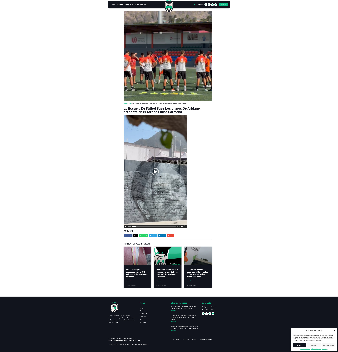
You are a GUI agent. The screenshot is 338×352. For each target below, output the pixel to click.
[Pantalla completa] (185, 226)
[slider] (154, 226)
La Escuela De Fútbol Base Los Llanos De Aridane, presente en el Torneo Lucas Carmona (183, 317)
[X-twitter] (212, 4)
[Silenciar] (182, 226)
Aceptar (299, 345)
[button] (334, 330)
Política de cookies (305, 349)
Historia (120, 5)
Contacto (144, 5)
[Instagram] (209, 4)
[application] (155, 171)
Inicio (112, 5)
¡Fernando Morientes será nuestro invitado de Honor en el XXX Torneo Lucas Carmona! (167, 273)
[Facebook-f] (205, 4)
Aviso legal (325, 349)
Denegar (314, 345)
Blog (137, 5)
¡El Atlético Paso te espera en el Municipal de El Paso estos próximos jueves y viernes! (197, 273)
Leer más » (129, 281)
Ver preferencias (328, 345)
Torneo (128, 5)
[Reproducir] (126, 226)
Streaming (143, 316)
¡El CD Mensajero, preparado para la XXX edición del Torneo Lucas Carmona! (136, 273)
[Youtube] (215, 4)
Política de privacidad (316, 349)
